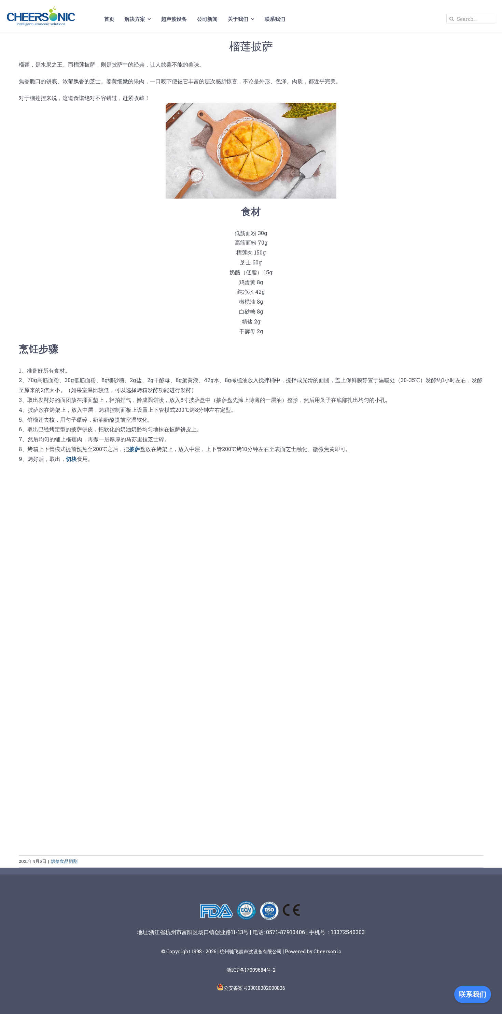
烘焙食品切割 (64, 861)
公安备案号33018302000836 (254, 988)
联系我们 (472, 994)
